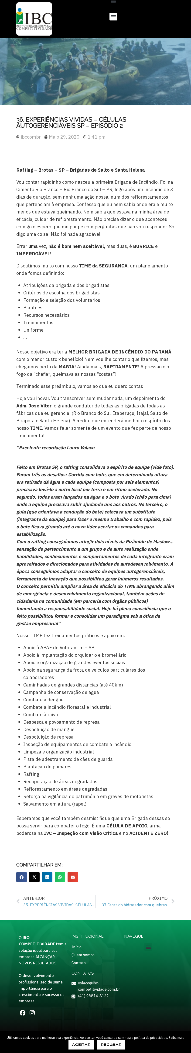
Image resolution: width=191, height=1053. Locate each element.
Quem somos (83, 954)
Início (77, 947)
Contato (79, 962)
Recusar (111, 1045)
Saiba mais (176, 1038)
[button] (113, 16)
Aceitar (81, 1045)
